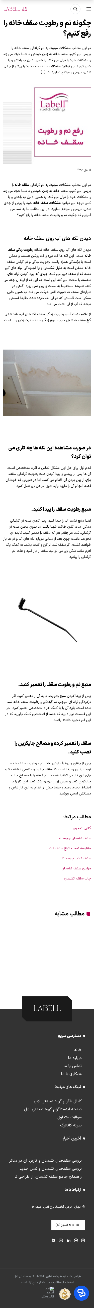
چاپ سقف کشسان (77, 878)
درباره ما (75, 1057)
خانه (78, 1049)
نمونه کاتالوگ (71, 1124)
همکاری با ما (71, 1073)
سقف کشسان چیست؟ (75, 838)
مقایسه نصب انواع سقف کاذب (69, 848)
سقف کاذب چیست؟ (76, 858)
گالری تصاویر (81, 828)
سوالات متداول (69, 1116)
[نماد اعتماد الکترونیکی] (38, 1294)
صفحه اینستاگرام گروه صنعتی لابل (53, 1108)
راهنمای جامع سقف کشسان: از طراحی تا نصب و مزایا (48, 1176)
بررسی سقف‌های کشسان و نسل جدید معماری (51, 1168)
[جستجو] (75, 9)
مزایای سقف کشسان (76, 868)
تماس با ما (72, 1065)
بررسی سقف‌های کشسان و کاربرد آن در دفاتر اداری (45, 1160)
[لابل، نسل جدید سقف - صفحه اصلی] (15, 9)
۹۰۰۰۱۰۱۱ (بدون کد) (67, 1225)
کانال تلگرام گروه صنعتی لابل (58, 1100)
